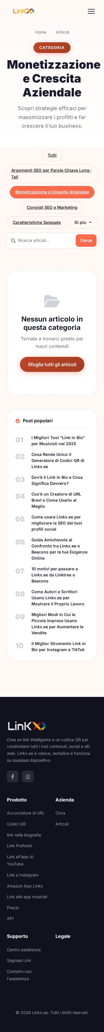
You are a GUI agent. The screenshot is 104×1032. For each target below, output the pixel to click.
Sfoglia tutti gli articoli (52, 364)
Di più (80, 222)
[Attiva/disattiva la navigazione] (91, 11)
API (10, 918)
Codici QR (16, 823)
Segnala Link (19, 960)
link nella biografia (24, 834)
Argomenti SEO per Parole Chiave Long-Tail (51, 173)
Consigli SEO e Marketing (52, 207)
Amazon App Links (25, 885)
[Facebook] (12, 776)
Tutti (52, 155)
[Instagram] (28, 776)
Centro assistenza (24, 949)
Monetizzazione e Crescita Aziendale (52, 191)
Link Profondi (19, 845)
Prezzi (13, 907)
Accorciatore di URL (26, 812)
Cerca (86, 240)
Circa (60, 812)
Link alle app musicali (27, 896)
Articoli (62, 32)
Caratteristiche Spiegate (37, 222)
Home (40, 32)
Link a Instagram (22, 874)
